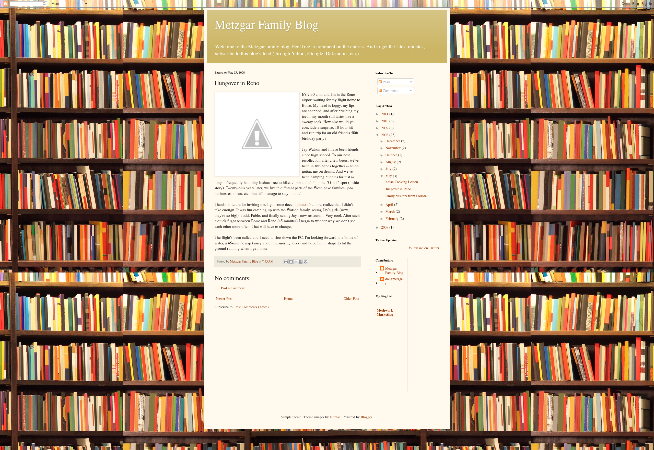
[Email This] (286, 261)
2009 (385, 127)
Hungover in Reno (397, 188)
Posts (386, 81)
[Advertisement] (414, 358)
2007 (385, 227)
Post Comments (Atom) (252, 306)
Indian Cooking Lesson (401, 181)
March (391, 211)
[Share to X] (295, 261)
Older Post (351, 298)
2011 (385, 113)
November (394, 147)
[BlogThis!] (291, 261)
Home (288, 298)
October (392, 154)
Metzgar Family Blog (267, 24)
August (391, 161)
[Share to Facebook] (300, 261)
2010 (385, 121)
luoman (335, 417)
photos (302, 204)
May (389, 175)
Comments (390, 90)
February (393, 218)
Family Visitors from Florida (405, 195)
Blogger (366, 417)
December (393, 140)
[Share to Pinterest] (305, 261)
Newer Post (224, 298)
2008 (385, 134)
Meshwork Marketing (385, 312)
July (389, 168)
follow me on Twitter (424, 247)
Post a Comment (233, 288)
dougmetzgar (394, 281)
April (390, 204)
